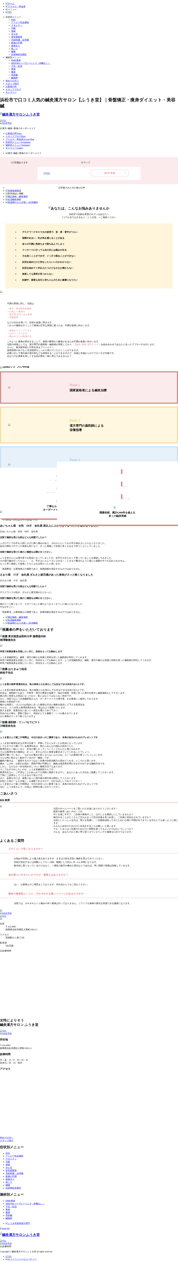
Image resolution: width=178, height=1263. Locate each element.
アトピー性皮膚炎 (20, 22)
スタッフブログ (13, 89)
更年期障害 (16, 37)
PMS (13, 20)
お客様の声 (11, 86)
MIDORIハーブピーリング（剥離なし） (30, 63)
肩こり (14, 48)
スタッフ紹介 (12, 83)
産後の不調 (16, 43)
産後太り (15, 46)
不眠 (13, 28)
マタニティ (16, 25)
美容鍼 (14, 75)
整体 (13, 69)
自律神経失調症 (19, 54)
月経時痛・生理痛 (20, 40)
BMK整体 (16, 60)
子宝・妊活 (16, 66)
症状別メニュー (18, 142)
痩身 (13, 72)
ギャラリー (11, 92)
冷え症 (14, 34)
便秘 (13, 31)
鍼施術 (14, 78)
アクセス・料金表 (20, 139)
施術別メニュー (18, 145)
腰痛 (13, 51)
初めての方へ (12, 81)
